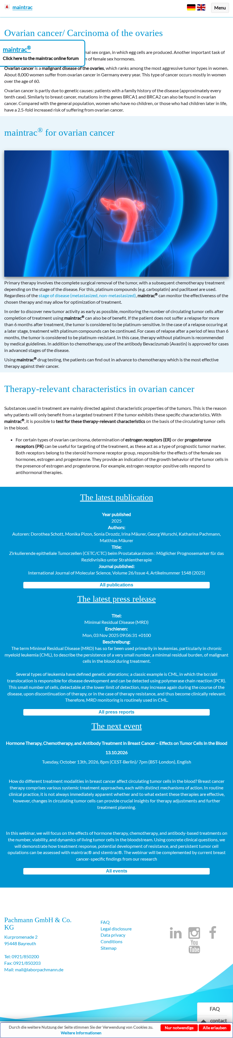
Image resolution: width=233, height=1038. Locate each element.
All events (116, 871)
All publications (116, 584)
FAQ (105, 922)
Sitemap (108, 948)
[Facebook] (212, 936)
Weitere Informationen (81, 1032)
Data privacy (113, 935)
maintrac (23, 132)
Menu (220, 7)
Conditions (111, 941)
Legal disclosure (116, 928)
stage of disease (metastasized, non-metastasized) (87, 295)
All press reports (116, 712)
